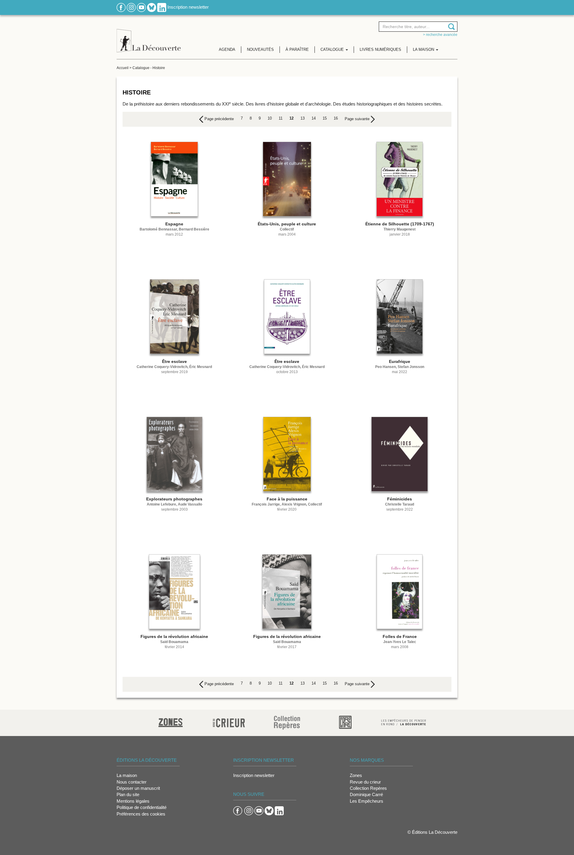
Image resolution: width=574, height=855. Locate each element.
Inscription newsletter (188, 7)
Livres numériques (380, 49)
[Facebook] (121, 7)
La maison (127, 775)
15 (325, 118)
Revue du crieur (365, 781)
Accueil (123, 68)
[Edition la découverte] (149, 36)
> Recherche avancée (440, 35)
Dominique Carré (366, 794)
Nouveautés (260, 49)
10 (270, 118)
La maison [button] (424, 49)
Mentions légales (133, 801)
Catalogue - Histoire (148, 68)
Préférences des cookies (141, 813)
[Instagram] (131, 7)
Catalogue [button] (332, 49)
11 (281, 118)
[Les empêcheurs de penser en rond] (403, 721)
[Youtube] (141, 7)
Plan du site (128, 794)
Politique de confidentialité (142, 807)
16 (336, 118)
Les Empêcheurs (366, 801)
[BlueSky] (151, 7)
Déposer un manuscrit (138, 788)
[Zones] (170, 721)
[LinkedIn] (161, 7)
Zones (356, 775)
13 (302, 118)
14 (314, 118)
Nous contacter (131, 781)
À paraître (297, 49)
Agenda (227, 49)
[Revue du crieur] (229, 721)
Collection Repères (368, 788)
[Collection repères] (287, 722)
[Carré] (345, 721)
